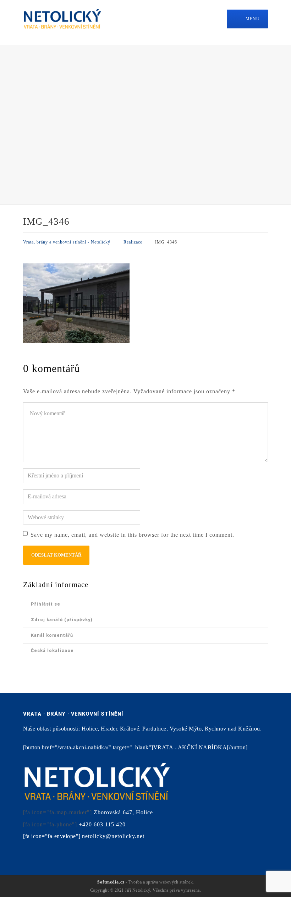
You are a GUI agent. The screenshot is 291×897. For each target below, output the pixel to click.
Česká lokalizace (52, 650)
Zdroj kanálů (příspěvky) (62, 619)
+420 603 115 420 (102, 824)
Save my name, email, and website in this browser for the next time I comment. (132, 535)
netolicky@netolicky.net (113, 836)
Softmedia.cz (111, 882)
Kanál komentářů (52, 635)
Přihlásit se (45, 604)
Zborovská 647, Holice (123, 812)
